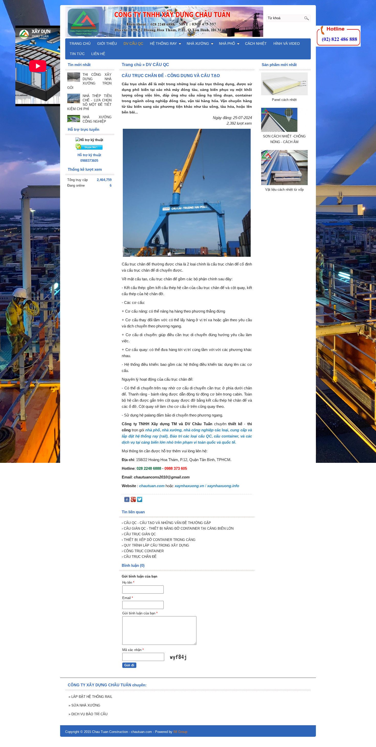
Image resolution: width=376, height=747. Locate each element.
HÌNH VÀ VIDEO (286, 43)
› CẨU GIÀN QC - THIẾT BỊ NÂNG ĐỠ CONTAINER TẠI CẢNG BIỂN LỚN (178, 528)
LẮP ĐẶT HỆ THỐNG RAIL (90, 697)
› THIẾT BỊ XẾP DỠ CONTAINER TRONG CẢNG (158, 540)
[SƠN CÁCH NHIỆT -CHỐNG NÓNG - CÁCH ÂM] (284, 131)
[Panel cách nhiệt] (284, 94)
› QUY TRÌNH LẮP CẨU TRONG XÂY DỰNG (155, 545)
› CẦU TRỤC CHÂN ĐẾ (139, 557)
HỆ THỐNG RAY (163, 43)
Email (127, 598)
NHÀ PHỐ (227, 43)
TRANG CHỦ (80, 43)
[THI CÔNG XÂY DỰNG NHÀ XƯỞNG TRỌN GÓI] (73, 77)
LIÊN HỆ (98, 54)
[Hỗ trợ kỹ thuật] (89, 140)
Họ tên (128, 582)
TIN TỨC (77, 54)
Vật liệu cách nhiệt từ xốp (284, 189)
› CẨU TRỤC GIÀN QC (139, 534)
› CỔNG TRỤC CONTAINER (143, 551)
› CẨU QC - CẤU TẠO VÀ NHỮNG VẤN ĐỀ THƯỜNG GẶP (166, 523)
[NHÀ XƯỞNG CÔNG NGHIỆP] (73, 119)
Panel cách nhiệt (284, 100)
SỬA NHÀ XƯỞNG (84, 705)
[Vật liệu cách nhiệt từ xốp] (284, 184)
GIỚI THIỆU (107, 43)
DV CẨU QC (133, 43)
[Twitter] (139, 500)
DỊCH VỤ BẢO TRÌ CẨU (88, 714)
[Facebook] (126, 500)
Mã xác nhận (133, 650)
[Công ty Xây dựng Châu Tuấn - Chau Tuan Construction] (188, 21)
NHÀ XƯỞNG (198, 43)
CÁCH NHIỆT (256, 43)
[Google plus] (133, 500)
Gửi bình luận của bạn (140, 613)
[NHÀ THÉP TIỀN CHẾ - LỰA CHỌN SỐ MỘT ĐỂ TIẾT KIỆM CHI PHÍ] (73, 99)
